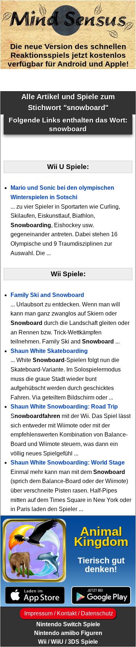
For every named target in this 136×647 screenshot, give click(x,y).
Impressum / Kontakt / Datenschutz (68, 613)
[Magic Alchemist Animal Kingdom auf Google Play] (101, 595)
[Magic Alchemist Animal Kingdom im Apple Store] (35, 595)
